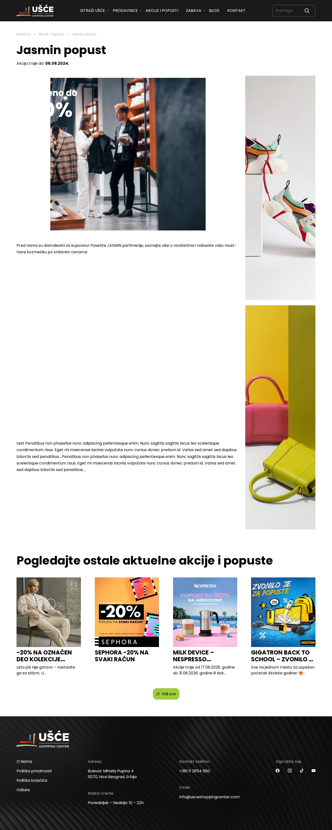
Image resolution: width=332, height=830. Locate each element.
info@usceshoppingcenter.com (209, 797)
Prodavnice (125, 10)
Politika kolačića (32, 780)
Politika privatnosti (34, 771)
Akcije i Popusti (51, 34)
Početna (24, 34)
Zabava (193, 10)
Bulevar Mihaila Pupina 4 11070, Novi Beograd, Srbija (112, 774)
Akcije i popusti (162, 10)
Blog (214, 10)
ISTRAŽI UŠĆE (92, 10)
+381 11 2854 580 (194, 771)
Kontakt (236, 10)
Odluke (23, 790)
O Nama (24, 761)
